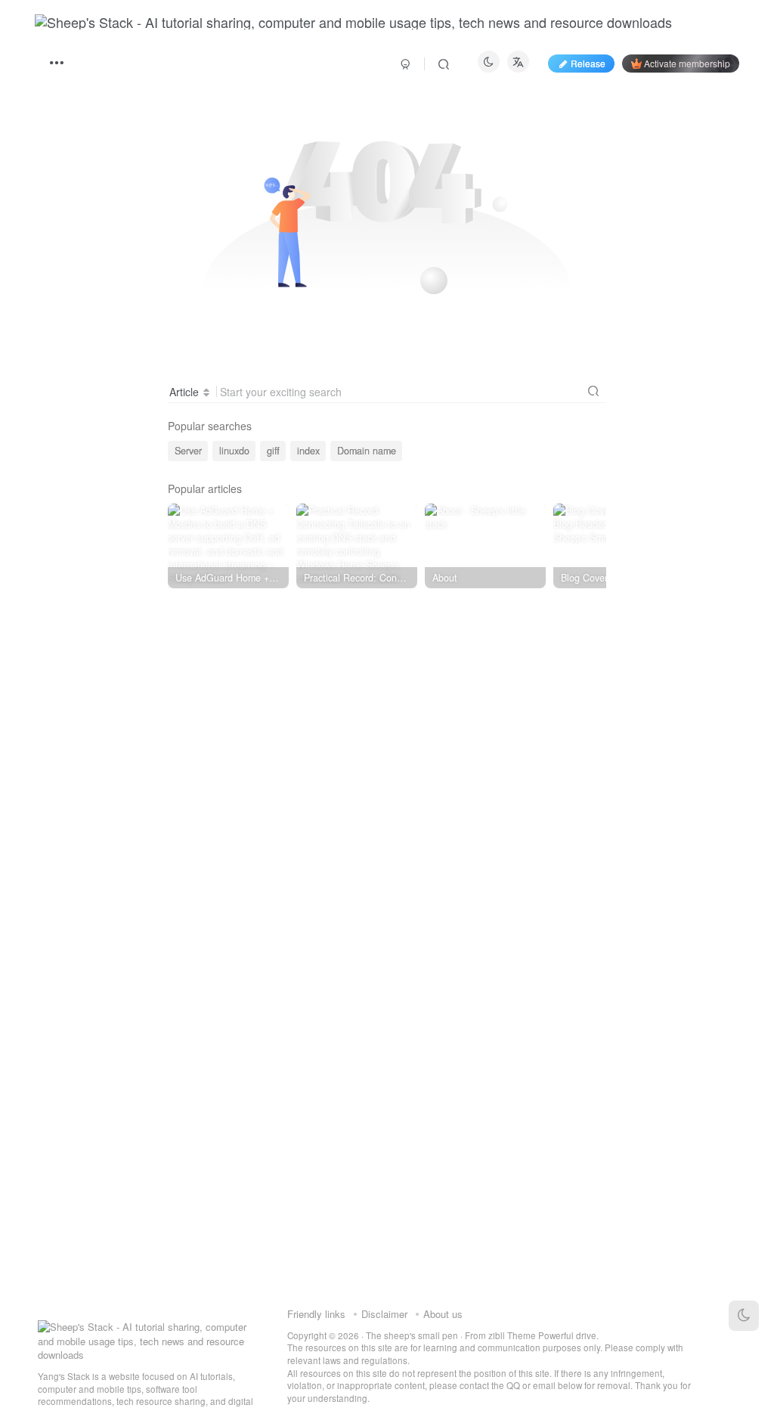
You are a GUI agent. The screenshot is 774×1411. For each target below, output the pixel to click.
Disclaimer (384, 1314)
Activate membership (687, 63)
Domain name (366, 450)
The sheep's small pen (412, 1335)
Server (188, 450)
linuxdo (234, 450)
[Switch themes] (744, 1316)
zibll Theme (513, 1335)
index (308, 450)
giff (273, 450)
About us (443, 1314)
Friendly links (316, 1314)
